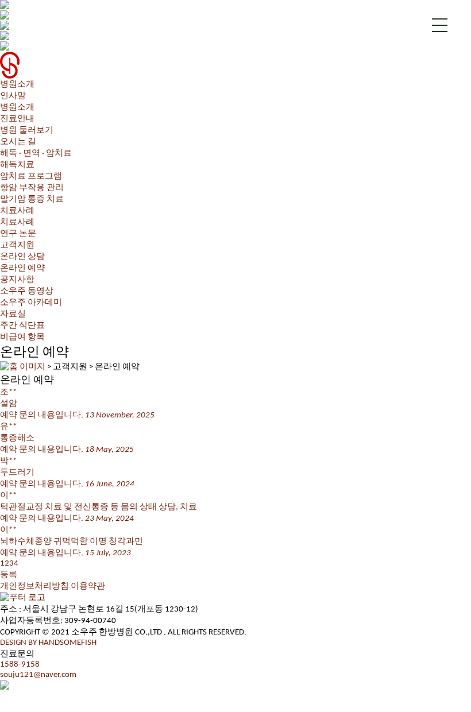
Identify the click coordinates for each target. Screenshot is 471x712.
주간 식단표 (22, 326)
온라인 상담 (22, 257)
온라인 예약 (22, 268)
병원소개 (17, 107)
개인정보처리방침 (34, 586)
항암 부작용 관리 (32, 188)
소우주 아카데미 (31, 303)
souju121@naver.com (38, 675)
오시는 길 (18, 142)
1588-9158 (20, 664)
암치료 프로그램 (31, 176)
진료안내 (17, 119)
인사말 (13, 96)
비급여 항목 (22, 337)
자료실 (13, 314)
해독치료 (17, 165)
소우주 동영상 (26, 291)
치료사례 (17, 222)
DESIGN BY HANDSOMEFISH (48, 643)
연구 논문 (18, 234)
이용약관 (88, 586)
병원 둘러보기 (26, 130)
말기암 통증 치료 (32, 199)
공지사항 (17, 280)
